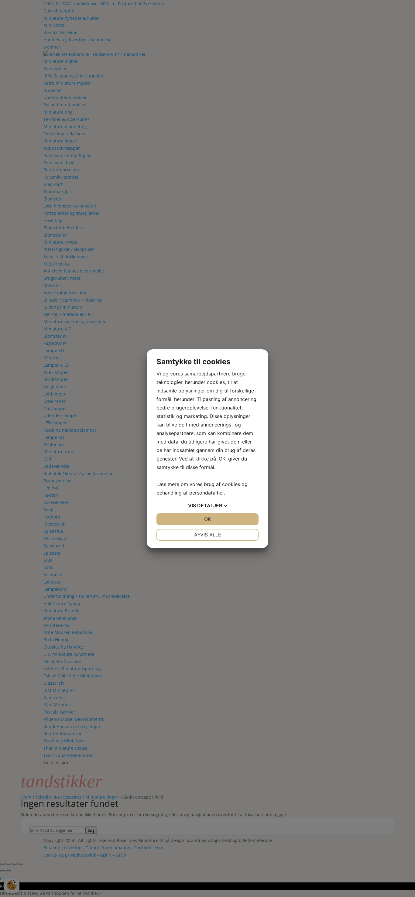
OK (207, 519)
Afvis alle (207, 535)
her (220, 493)
